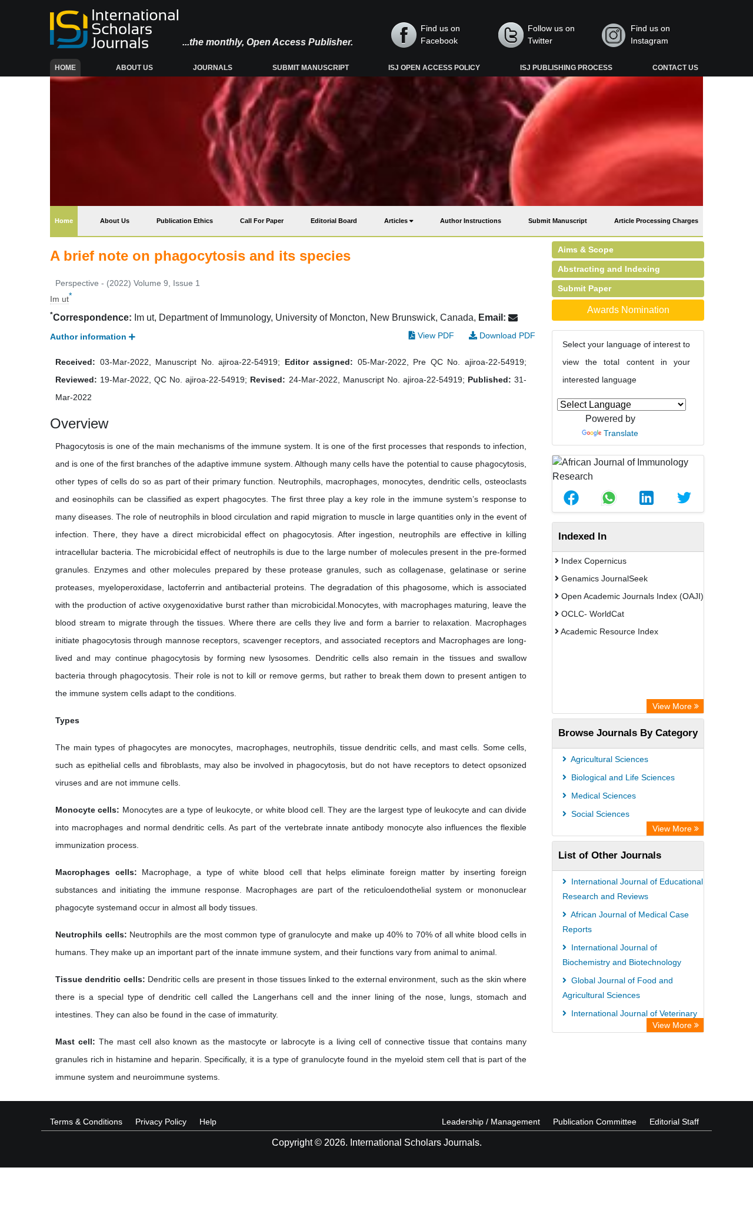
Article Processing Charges (656, 220)
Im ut (59, 299)
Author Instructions (470, 220)
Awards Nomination (628, 310)
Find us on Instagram (650, 34)
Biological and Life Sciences (622, 777)
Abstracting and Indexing (609, 269)
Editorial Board (334, 220)
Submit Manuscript (310, 68)
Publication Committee (595, 1121)
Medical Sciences (602, 795)
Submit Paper (584, 288)
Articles (396, 220)
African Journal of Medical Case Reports (625, 922)
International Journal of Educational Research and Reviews (632, 889)
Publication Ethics (184, 220)
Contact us (675, 68)
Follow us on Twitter (551, 34)
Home (68, 67)
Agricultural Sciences (608, 759)
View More (673, 706)
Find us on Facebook (440, 34)
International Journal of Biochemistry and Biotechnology (621, 955)
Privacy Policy (160, 1121)
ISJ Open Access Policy (434, 68)
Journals (212, 68)
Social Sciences (599, 814)
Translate (621, 433)
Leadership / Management (491, 1121)
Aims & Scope (586, 249)
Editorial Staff (674, 1121)
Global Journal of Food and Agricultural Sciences (617, 988)
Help (207, 1121)
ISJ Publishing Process (566, 68)
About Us (134, 68)
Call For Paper (262, 220)
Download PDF (506, 335)
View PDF (434, 335)
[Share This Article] (571, 498)
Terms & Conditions (86, 1121)
